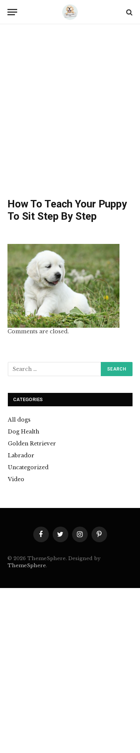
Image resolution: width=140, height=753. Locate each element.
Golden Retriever (32, 443)
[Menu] (12, 12)
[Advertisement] (70, 112)
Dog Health (23, 431)
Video (16, 479)
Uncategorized (28, 467)
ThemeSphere (26, 565)
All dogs (19, 419)
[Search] (129, 12)
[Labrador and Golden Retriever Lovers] (70, 12)
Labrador (21, 455)
